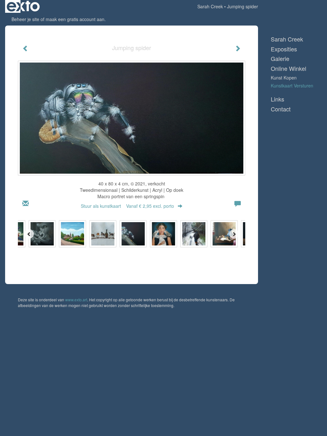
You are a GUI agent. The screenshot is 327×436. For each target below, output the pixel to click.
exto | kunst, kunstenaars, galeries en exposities (23, 6)
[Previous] (29, 234)
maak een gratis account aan (75, 19)
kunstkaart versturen (292, 85)
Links (277, 99)
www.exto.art (76, 299)
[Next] (234, 234)
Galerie (280, 59)
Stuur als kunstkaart (127, 206)
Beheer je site (25, 19)
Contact (281, 109)
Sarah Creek (210, 6)
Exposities (284, 49)
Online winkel (288, 68)
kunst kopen (284, 77)
